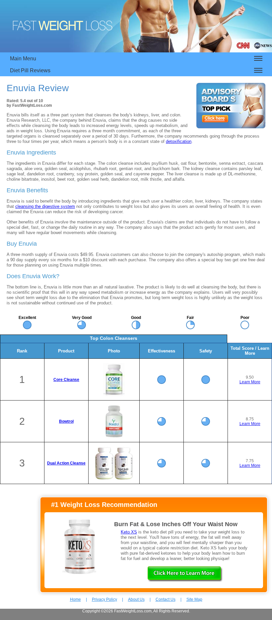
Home (75, 599)
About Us (136, 599)
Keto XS (129, 531)
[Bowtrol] (114, 436)
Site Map (194, 599)
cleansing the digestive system (45, 206)
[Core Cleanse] (114, 395)
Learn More (249, 382)
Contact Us (165, 599)
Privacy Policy (104, 599)
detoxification (178, 141)
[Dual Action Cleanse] (114, 478)
